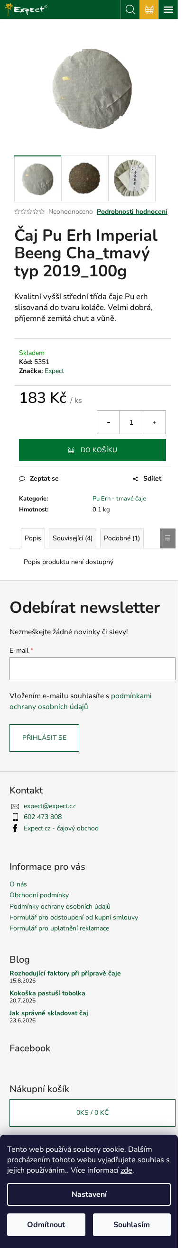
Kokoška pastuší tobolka (47, 993)
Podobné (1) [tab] (122, 538)
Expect (54, 370)
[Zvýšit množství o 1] (154, 422)
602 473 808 (43, 816)
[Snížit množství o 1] (108, 422)
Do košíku (99, 450)
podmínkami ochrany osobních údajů (80, 701)
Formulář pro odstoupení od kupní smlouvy (73, 917)
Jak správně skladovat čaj (48, 1013)
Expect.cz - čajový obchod (61, 828)
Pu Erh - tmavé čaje (119, 498)
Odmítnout (46, 1225)
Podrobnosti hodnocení (132, 211)
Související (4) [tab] (72, 538)
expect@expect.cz (49, 806)
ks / (92, 1112)
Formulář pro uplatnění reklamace (59, 928)
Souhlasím (131, 1225)
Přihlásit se (44, 737)
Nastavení (89, 1194)
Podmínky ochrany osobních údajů (60, 906)
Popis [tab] (33, 538)
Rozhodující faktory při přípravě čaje (65, 973)
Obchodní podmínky (39, 895)
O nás (18, 884)
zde (126, 1170)
